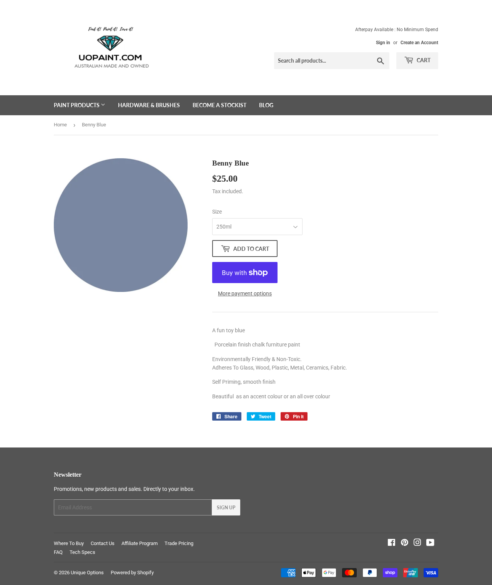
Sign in (383, 42)
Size (217, 212)
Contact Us (103, 543)
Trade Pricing (179, 543)
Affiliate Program (139, 543)
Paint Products (77, 105)
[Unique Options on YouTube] (430, 543)
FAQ (58, 552)
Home (60, 125)
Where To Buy (69, 543)
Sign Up (226, 507)
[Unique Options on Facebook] (391, 543)
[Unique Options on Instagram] (417, 543)
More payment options (245, 293)
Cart (423, 60)
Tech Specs (82, 552)
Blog (266, 105)
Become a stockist (219, 105)
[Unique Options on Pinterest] (405, 543)
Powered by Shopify (132, 572)
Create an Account (419, 42)
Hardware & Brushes (149, 105)
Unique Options (87, 572)
